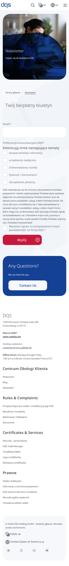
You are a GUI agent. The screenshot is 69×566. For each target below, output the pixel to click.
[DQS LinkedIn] (34, 550)
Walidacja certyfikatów (14, 462)
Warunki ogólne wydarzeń (16, 497)
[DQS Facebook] (21, 550)
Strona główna (13, 92)
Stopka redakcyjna (12, 481)
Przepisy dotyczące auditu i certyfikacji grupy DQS (28, 406)
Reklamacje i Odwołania (15, 417)
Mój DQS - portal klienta (15, 440)
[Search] (33, 5)
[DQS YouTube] (47, 550)
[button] (43, 5)
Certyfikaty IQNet (11, 451)
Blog (5, 382)
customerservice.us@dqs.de (17, 347)
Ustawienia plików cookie (15, 503)
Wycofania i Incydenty (14, 411)
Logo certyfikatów (12, 457)
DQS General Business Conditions (20, 491)
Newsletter (8, 387)
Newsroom (8, 376)
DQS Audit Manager (13, 446)
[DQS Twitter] (8, 550)
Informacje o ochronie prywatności (20, 486)
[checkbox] (34, 167)
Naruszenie (9, 422)
